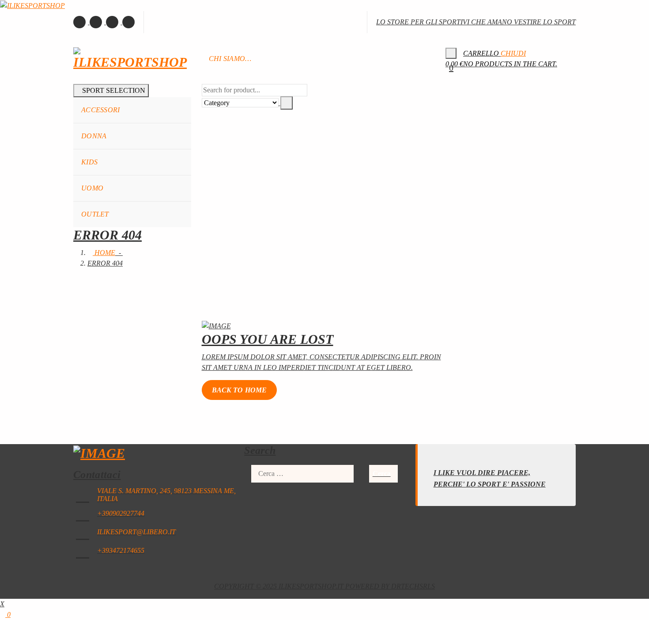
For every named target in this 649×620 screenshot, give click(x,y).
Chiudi (513, 53)
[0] (451, 53)
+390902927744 (120, 513)
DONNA (94, 136)
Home (104, 252)
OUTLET (95, 214)
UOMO (92, 188)
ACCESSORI (100, 110)
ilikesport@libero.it (136, 532)
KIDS (89, 162)
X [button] (2, 604)
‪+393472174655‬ (120, 550)
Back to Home (239, 390)
